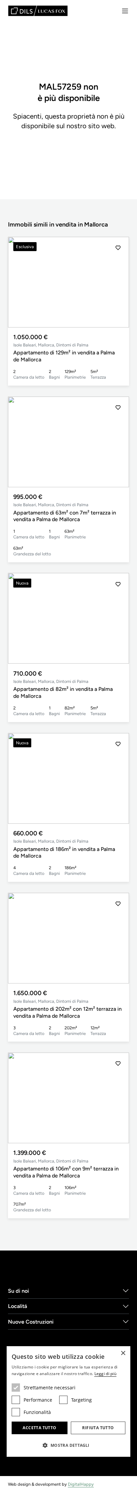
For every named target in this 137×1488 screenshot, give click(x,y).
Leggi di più (105, 1373)
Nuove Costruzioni (31, 1322)
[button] (118, 282)
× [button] (122, 1353)
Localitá (17, 1306)
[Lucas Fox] (38, 10)
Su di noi (18, 1291)
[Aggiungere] (118, 247)
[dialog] (68, 1401)
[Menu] (125, 11)
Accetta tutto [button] (39, 1428)
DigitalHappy (81, 1484)
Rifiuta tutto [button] (98, 1428)
